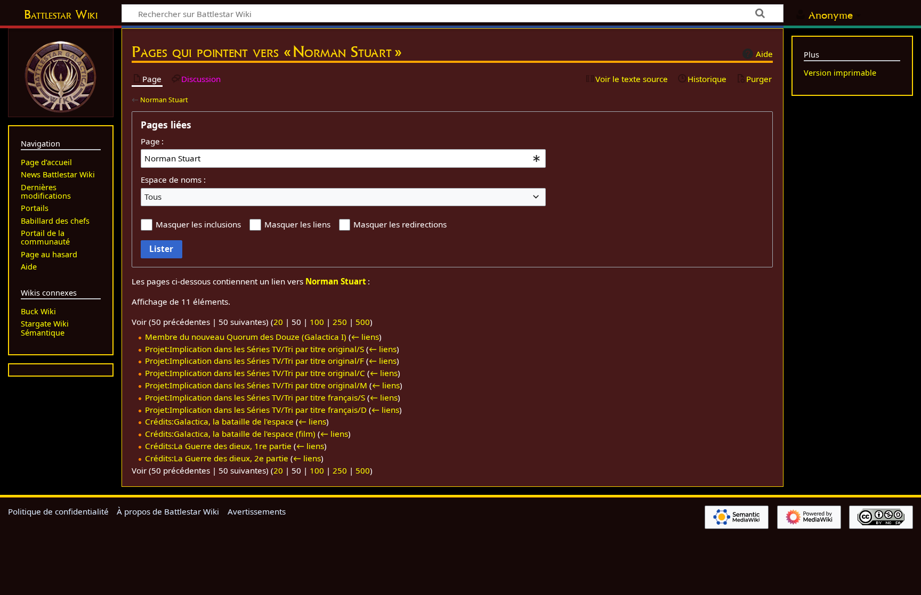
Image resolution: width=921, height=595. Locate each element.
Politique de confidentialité (58, 511)
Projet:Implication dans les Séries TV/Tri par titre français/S (255, 397)
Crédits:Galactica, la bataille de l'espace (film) (230, 433)
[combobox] (343, 158)
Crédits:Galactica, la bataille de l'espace (219, 421)
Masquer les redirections (400, 224)
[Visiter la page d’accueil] (61, 76)
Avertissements (257, 511)
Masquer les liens (297, 224)
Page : (152, 141)
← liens (365, 336)
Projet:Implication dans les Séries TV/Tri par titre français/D (256, 409)
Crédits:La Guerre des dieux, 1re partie (218, 446)
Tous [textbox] (152, 196)
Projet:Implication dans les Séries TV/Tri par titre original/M (256, 385)
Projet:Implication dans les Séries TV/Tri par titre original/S (254, 349)
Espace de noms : (173, 179)
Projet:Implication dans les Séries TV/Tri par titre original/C (255, 373)
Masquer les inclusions (198, 224)
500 (363, 321)
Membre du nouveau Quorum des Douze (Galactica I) (245, 336)
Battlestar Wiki (61, 14)
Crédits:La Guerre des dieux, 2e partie (216, 458)
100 (317, 321)
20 (278, 321)
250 (340, 321)
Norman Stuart (164, 99)
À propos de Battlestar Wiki (168, 511)
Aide (764, 53)
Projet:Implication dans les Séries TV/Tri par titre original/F (254, 360)
